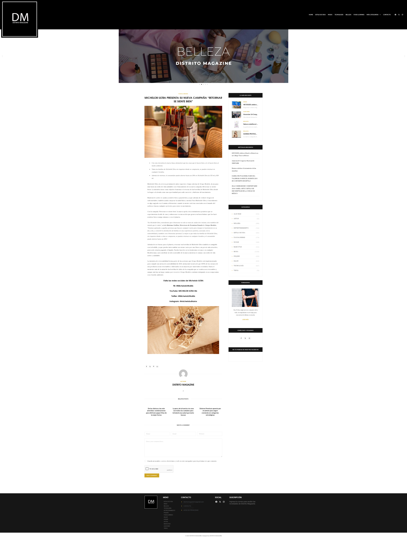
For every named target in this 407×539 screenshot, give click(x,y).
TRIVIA (236, 270)
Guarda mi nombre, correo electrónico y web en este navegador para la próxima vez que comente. (182, 461)
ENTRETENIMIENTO (241, 228)
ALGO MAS (246, 111)
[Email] (134, 186)
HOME (311, 14)
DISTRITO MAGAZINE (183, 384)
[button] (2, 56)
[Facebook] (395, 14)
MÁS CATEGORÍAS (372, 14)
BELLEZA (348, 14)
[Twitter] (134, 175)
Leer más (245, 319)
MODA (330, 14)
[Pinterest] (134, 181)
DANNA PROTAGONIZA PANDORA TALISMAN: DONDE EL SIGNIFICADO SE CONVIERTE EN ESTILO (245, 178)
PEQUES (237, 256)
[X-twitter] (398, 14)
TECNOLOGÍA (339, 14)
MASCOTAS (238, 247)
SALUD (236, 261)
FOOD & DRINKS (359, 14)
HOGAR (236, 242)
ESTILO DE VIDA (320, 14)
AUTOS (236, 219)
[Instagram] (402, 14)
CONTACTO (387, 14)
